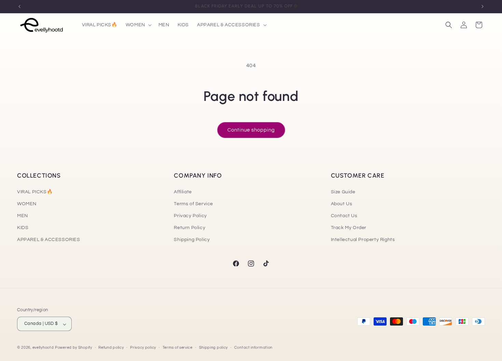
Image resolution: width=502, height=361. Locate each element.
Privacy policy (143, 347)
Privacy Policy (190, 215)
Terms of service (178, 347)
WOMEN (27, 203)
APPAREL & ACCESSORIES (48, 239)
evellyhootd (43, 348)
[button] (138, 25)
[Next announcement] (482, 6)
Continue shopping (251, 130)
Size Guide (343, 191)
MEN (22, 215)
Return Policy (189, 227)
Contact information (253, 347)
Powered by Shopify (73, 348)
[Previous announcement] (19, 6)
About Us (341, 203)
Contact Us (344, 215)
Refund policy (111, 347)
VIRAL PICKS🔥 (35, 191)
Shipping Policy (192, 239)
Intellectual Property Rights (363, 239)
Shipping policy (213, 347)
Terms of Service (193, 203)
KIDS (22, 227)
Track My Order (348, 227)
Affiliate (183, 191)
